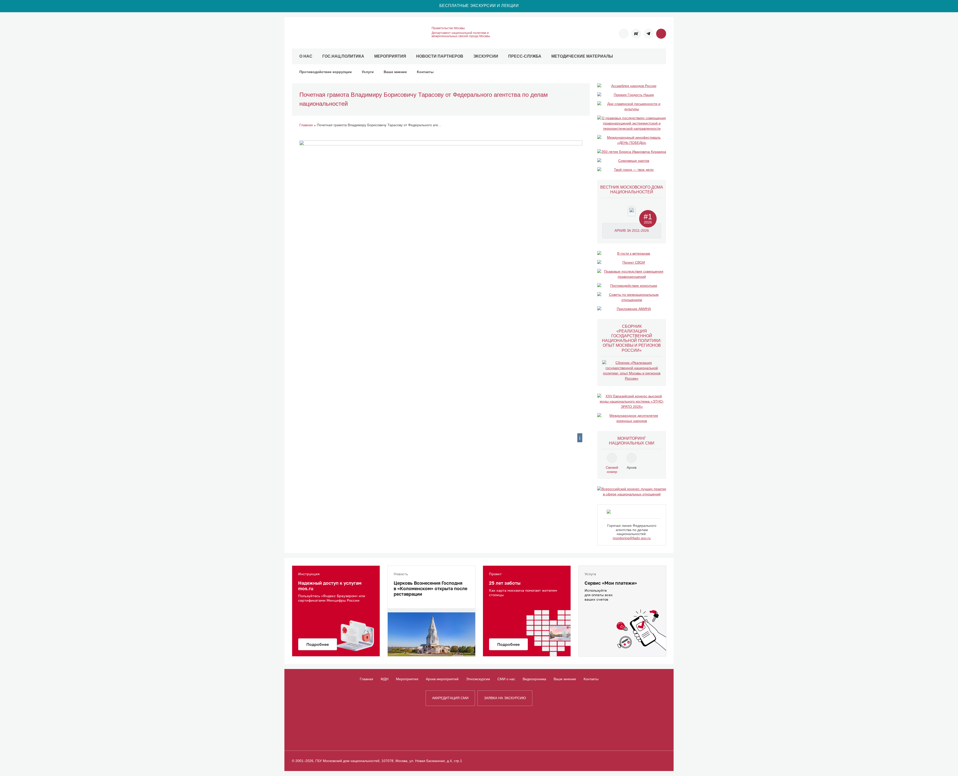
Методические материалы (582, 56)
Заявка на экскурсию (505, 698)
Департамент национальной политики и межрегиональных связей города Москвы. (461, 34)
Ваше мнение (395, 72)
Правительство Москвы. (449, 28)
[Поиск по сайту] (661, 34)
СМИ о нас (506, 679)
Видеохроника (534, 679)
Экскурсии (485, 56)
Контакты (425, 72)
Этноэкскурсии (478, 679)
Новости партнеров (439, 56)
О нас (305, 56)
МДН (384, 679)
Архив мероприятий (442, 679)
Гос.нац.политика (343, 56)
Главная (366, 679)
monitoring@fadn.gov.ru (632, 538)
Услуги (368, 72)
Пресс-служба (524, 56)
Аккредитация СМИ (450, 698)
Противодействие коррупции (325, 72)
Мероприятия (390, 56)
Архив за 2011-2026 (631, 230)
